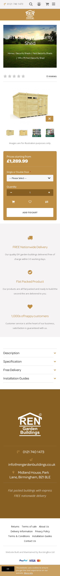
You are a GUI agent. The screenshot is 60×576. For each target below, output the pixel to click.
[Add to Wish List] (30, 202)
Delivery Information (21, 531)
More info (28, 573)
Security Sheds (23, 53)
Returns (15, 526)
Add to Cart (30, 212)
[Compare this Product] (46, 202)
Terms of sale (29, 526)
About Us (44, 526)
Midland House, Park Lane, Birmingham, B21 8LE (30, 474)
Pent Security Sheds (42, 53)
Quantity (11, 186)
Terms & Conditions (19, 536)
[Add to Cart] (13, 202)
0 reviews (51, 76)
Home (11, 53)
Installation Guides (42, 536)
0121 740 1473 (15, 3)
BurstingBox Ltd (46, 552)
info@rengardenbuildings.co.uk (31, 464)
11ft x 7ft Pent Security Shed (31, 57)
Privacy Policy (42, 531)
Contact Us (30, 540)
